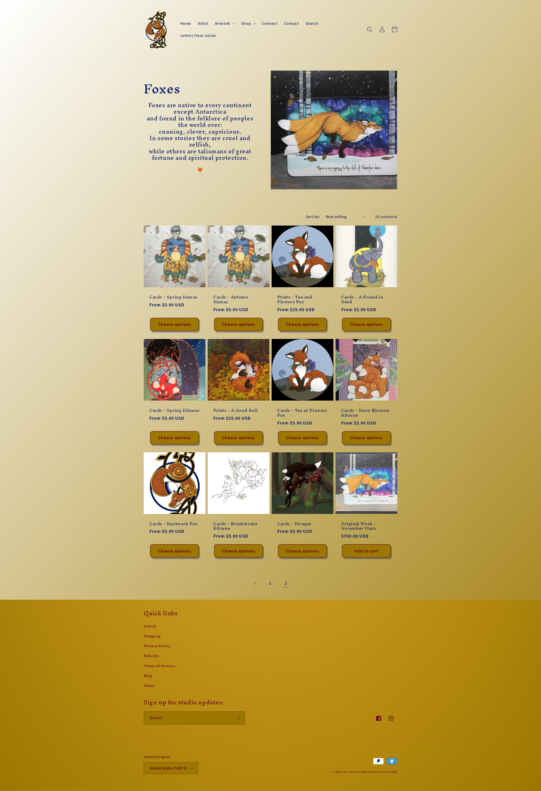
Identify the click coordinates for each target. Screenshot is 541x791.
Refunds (151, 655)
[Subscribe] (238, 718)
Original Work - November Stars (358, 526)
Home (149, 685)
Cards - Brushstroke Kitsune (235, 526)
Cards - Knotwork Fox (173, 524)
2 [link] (286, 583)
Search (150, 626)
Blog (148, 675)
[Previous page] (255, 583)
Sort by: (313, 216)
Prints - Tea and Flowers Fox (294, 299)
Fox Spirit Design (355, 772)
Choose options (174, 324)
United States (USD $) (168, 768)
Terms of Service (159, 665)
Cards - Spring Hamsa (173, 297)
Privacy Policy (157, 645)
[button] (225, 23)
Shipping (152, 636)
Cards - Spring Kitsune (174, 410)
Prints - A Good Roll (235, 410)
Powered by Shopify (382, 772)
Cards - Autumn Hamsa (230, 299)
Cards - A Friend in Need (362, 299)
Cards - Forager (294, 524)
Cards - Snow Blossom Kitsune (365, 413)
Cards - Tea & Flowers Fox (302, 413)
